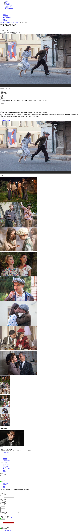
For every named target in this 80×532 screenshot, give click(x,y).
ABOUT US (5, 15)
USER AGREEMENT (7, 460)
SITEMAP (5, 458)
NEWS (4, 14)
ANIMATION (8, 10)
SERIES (6, 7)
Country (2, 504)
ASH (1, 447)
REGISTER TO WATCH (5, 120)
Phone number (3, 495)
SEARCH (5, 459)
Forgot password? (6, 483)
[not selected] (3, 507)
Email (1, 498)
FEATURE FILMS (8, 6)
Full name (2, 493)
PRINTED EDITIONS (7, 17)
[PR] (3, 510)
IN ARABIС (7, 4)
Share (4, 27)
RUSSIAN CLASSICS (9, 11)
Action (17, 22)
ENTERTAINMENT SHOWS (11, 9)
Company (2, 502)
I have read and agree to (9, 517)
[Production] (3, 511)
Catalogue (8, 22)
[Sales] (3, 509)
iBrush (6, 462)
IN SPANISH (7, 3)
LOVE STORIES (8, 5)
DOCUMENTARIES (9, 8)
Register (4, 471)
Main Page (2, 22)
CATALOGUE (6, 1)
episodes (4, 118)
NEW (6, 2)
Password (2, 500)
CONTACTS (5, 16)
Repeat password (3, 512)
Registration (5, 484)
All (5, 13)
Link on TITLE (3, 101)
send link (13, 33)
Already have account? (7, 520)
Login (4, 470)
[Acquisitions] (3, 508)
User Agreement (14, 517)
